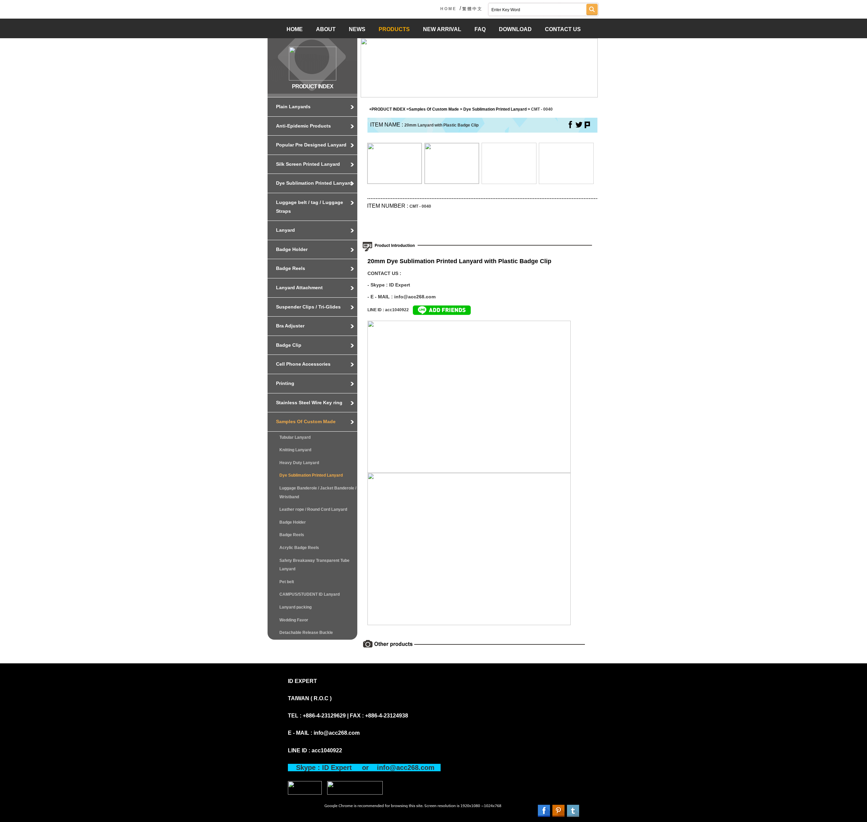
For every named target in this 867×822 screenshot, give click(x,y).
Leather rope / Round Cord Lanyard (313, 509)
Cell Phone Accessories (303, 364)
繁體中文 (472, 8)
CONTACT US (563, 29)
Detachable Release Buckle (306, 632)
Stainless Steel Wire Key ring (309, 402)
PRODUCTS (394, 29)
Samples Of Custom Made (306, 421)
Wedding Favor (293, 620)
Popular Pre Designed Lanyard (311, 144)
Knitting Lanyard (295, 450)
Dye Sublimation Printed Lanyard (314, 183)
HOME (448, 8)
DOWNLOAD (515, 29)
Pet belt (286, 581)
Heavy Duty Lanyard (299, 462)
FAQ (480, 29)
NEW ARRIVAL (442, 29)
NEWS (357, 29)
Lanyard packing (295, 607)
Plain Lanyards (293, 106)
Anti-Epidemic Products (303, 126)
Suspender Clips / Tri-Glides (308, 307)
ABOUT (326, 29)
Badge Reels (290, 268)
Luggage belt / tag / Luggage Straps (309, 207)
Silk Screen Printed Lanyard (308, 164)
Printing (285, 383)
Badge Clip (288, 345)
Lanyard (285, 230)
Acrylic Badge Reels (299, 547)
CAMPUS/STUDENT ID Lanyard (309, 594)
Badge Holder (292, 249)
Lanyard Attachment (299, 287)
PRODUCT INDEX (388, 109)
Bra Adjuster (290, 325)
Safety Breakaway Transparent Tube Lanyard (314, 565)
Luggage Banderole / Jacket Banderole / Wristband (317, 492)
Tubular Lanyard (295, 437)
